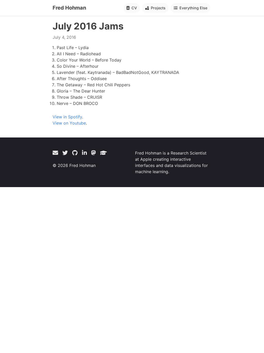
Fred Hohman (69, 8)
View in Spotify (67, 116)
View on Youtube (69, 123)
